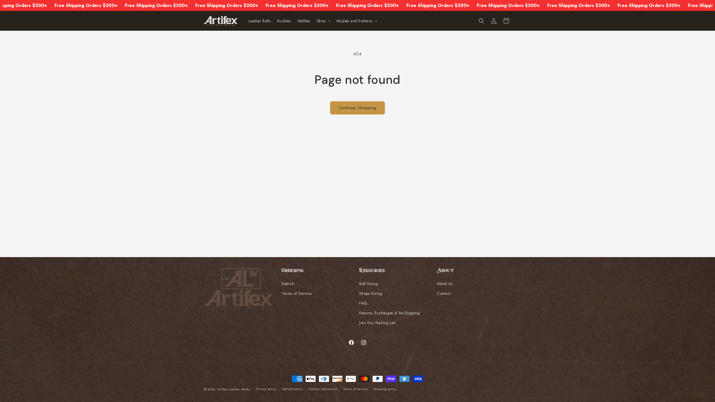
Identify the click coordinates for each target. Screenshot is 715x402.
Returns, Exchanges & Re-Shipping (389, 313)
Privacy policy (266, 389)
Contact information (322, 389)
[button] (323, 21)
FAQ (363, 303)
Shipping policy (385, 389)
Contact (444, 293)
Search (288, 283)
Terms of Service (297, 293)
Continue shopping (357, 108)
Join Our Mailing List (377, 323)
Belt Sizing (368, 283)
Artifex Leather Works (234, 389)
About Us (445, 283)
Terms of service (355, 389)
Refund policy (292, 389)
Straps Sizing (370, 293)
